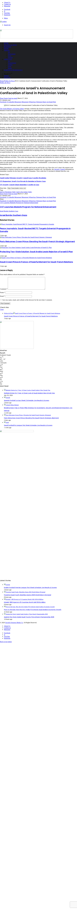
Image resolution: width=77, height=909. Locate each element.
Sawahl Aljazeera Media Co (14, 622)
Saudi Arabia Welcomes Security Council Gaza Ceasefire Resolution (23, 178)
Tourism (10, 57)
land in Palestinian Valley (8, 192)
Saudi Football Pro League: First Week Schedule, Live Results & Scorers (28, 425)
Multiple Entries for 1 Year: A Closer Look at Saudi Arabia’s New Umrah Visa (29, 393)
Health (10, 68)
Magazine (7, 6)
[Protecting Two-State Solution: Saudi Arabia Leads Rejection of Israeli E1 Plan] (26, 247)
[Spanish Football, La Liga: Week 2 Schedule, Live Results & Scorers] (7, 397)
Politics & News (10, 45)
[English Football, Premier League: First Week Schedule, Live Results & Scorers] (7, 584)
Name (2, 292)
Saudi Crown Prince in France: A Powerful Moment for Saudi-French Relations (36, 262)
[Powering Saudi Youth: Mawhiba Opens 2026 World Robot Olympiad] (24, 592)
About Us (7, 2)
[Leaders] (3, 21)
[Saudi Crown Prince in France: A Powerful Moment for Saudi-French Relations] (26, 258)
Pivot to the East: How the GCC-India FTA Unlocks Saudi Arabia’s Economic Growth (32, 610)
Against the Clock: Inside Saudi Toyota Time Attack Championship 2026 (29, 617)
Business (7, 47)
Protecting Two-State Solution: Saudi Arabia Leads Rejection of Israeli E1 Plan (36, 251)
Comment (3, 289)
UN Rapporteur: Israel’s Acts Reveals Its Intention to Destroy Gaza (23, 181)
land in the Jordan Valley (24, 192)
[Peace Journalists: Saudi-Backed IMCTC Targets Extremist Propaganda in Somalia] (27, 224)
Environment (11, 54)
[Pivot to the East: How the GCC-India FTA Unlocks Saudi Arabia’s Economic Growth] (29, 607)
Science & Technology (13, 70)
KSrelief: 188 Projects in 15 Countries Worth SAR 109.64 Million (25, 602)
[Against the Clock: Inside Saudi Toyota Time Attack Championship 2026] (26, 614)
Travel (7, 50)
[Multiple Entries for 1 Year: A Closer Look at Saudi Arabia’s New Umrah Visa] (27, 390)
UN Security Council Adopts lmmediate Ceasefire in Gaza (19, 185)
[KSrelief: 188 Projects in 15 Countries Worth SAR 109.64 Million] (23, 599)
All (9, 52)
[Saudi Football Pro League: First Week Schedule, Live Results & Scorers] (6, 422)
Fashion (10, 64)
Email (2, 296)
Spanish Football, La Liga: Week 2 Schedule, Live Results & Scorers (26, 400)
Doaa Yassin (4, 98)
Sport (6, 48)
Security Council (59, 169)
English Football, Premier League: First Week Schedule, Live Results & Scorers (30, 588)
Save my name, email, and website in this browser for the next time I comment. (27, 300)
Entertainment (12, 63)
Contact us (7, 4)
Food (9, 66)
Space (9, 55)
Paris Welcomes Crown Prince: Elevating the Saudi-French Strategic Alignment (37, 241)
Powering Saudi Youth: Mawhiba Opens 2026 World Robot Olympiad (27, 595)
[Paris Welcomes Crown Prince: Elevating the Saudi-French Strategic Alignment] (26, 237)
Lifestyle (8, 59)
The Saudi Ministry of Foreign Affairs (12, 109)
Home (6, 43)
